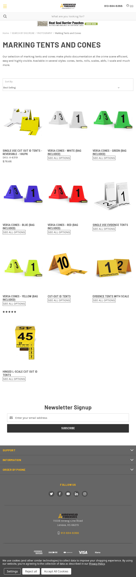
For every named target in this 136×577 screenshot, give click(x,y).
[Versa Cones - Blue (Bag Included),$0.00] (23, 195)
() (131, 6)
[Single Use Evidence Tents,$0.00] (113, 195)
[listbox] (62, 88)
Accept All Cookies (56, 571)
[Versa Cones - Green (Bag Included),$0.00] (113, 121)
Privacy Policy (96, 563)
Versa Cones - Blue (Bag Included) (19, 226)
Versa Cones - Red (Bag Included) (63, 226)
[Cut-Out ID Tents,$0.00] (68, 267)
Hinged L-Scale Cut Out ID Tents (20, 373)
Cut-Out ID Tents (59, 296)
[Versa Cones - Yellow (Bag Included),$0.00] (23, 267)
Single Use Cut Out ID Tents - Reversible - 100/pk (22, 152)
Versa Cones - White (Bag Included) (64, 152)
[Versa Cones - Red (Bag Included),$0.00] (68, 195)
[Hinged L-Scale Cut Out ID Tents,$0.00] (23, 342)
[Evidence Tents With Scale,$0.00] (113, 267)
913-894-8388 (113, 6)
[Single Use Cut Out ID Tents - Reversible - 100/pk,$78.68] (23, 121)
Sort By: (9, 81)
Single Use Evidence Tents (110, 225)
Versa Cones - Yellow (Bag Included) (20, 298)
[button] (68, 23)
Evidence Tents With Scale (111, 296)
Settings (12, 571)
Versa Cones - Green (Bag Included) (109, 152)
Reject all (31, 571)
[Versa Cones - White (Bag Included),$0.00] (68, 121)
